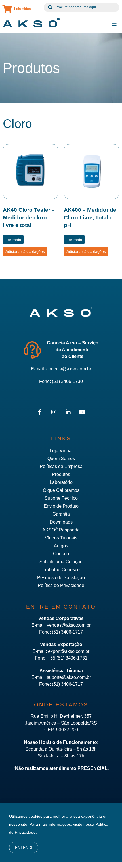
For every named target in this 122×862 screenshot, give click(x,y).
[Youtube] (82, 412)
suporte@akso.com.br (69, 677)
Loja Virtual (23, 9)
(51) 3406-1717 (67, 632)
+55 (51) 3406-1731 (67, 658)
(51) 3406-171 (66, 684)
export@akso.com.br (68, 651)
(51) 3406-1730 (67, 381)
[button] (114, 24)
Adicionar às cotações (25, 251)
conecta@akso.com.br (68, 369)
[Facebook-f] (39, 412)
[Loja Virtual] (7, 9)
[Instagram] (54, 412)
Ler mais (13, 239)
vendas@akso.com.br (69, 625)
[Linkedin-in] (68, 412)
